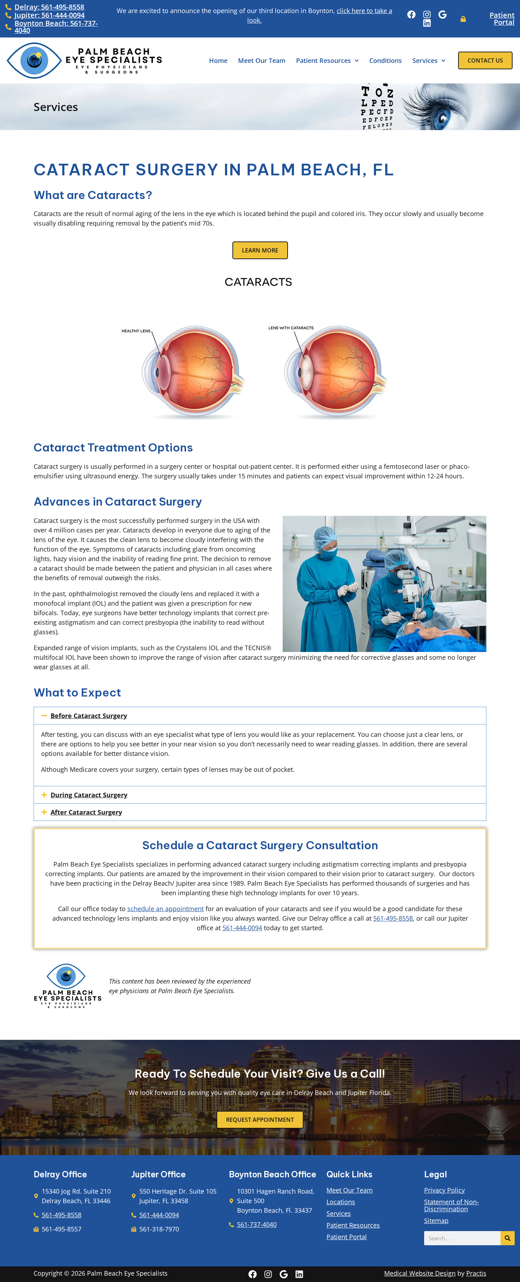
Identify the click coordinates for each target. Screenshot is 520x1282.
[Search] (508, 1238)
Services (425, 60)
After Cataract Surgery (86, 812)
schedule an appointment (165, 908)
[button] (260, 715)
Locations (341, 1201)
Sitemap (436, 1220)
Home (218, 60)
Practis (476, 1273)
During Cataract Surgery (89, 795)
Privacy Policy (444, 1190)
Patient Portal (347, 1236)
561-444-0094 (242, 927)
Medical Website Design (420, 1273)
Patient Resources (323, 60)
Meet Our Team (261, 60)
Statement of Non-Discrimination (451, 1205)
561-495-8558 (393, 918)
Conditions (385, 60)
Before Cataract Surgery (89, 715)
